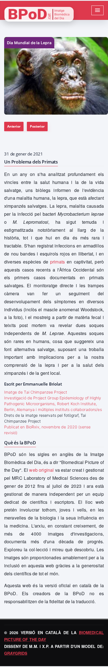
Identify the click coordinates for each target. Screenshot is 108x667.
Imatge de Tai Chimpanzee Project (35, 392)
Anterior (13, 126)
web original (41, 470)
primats (57, 262)
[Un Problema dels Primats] (56, 76)
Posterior (37, 126)
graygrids (15, 653)
